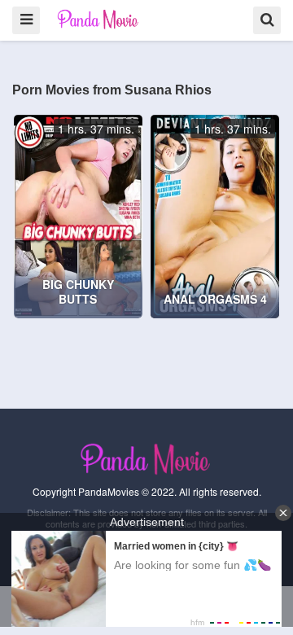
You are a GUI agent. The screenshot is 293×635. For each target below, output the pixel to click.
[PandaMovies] (99, 19)
